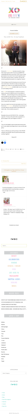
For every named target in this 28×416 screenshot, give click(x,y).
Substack (4, 401)
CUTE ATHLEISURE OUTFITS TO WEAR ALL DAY (12, 302)
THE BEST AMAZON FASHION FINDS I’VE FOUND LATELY (14, 306)
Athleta (3, 322)
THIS (5, 91)
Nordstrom (3, 347)
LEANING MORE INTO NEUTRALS (8, 304)
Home (3, 392)
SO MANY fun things (7, 87)
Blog (3, 397)
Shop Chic (4, 406)
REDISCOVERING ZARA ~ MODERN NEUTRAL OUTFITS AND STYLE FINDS (14, 309)
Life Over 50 (8, 1)
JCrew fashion (10, 71)
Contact (4, 404)
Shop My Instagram (6, 399)
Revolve (3, 352)
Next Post (23, 163)
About (3, 395)
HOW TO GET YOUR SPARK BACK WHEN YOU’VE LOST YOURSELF (14, 300)
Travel (13, 1)
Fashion (3, 1)
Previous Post (6, 160)
